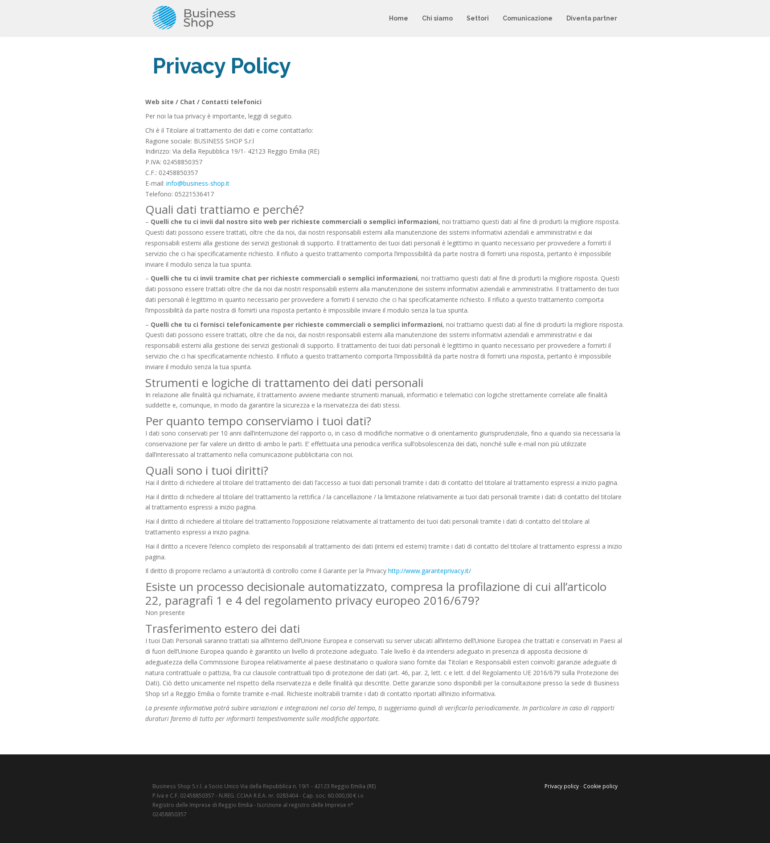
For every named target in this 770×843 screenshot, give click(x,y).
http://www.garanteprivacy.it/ (429, 570)
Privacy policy (562, 786)
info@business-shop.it (197, 183)
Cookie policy (600, 786)
